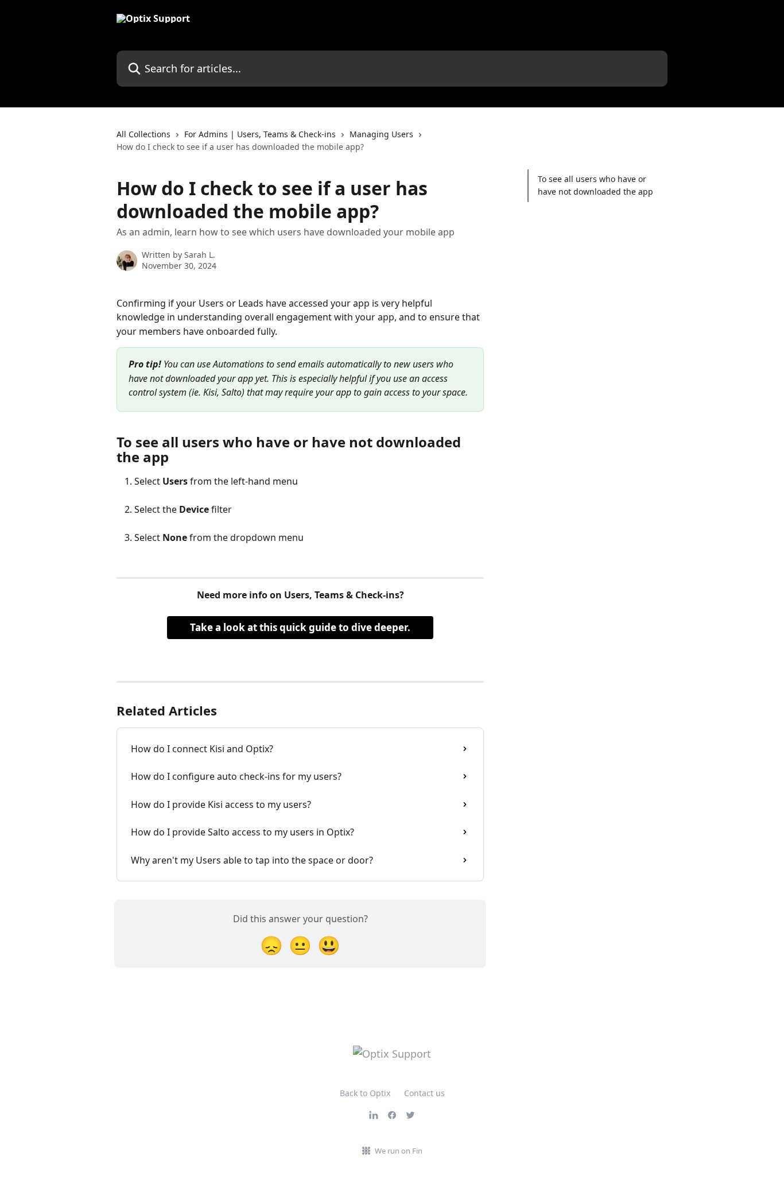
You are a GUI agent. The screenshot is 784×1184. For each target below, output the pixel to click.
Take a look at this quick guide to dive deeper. (300, 627)
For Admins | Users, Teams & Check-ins (260, 134)
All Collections (143, 134)
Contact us (424, 1093)
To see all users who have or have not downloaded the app (595, 185)
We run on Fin (398, 1151)
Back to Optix (365, 1093)
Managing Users (381, 134)
